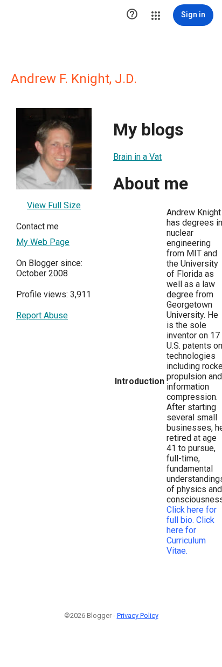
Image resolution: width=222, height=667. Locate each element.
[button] (132, 15)
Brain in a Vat (137, 157)
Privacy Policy (137, 615)
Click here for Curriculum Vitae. (190, 535)
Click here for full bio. (191, 515)
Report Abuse (42, 315)
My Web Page (43, 242)
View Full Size (54, 205)
